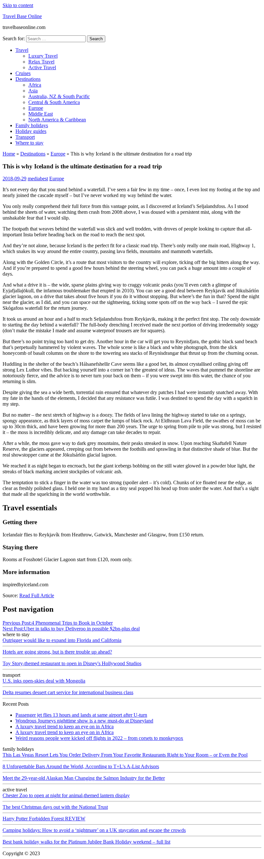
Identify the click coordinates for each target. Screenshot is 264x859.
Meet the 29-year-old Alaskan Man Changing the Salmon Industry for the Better (84, 778)
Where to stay (29, 143)
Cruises (23, 73)
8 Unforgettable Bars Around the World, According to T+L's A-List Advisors (81, 766)
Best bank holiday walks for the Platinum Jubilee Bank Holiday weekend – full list (86, 842)
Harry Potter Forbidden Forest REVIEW (44, 818)
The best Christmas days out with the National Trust (55, 807)
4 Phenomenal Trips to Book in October (58, 623)
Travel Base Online (22, 16)
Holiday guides (30, 131)
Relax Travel (41, 61)
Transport (25, 137)
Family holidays (31, 125)
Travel (21, 50)
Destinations (28, 79)
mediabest (38, 178)
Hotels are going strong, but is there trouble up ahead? (57, 652)
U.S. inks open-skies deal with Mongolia (44, 681)
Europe (35, 108)
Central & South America (54, 102)
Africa (34, 85)
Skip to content (18, 5)
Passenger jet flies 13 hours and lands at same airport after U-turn (81, 715)
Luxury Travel (43, 56)
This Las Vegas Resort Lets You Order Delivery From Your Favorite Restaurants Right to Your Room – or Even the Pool (125, 755)
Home (9, 153)
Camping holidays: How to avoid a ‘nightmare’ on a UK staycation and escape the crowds (94, 830)
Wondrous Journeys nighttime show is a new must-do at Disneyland (84, 720)
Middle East (40, 114)
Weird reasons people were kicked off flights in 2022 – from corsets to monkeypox (99, 738)
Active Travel (42, 67)
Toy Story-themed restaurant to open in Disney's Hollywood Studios (72, 663)
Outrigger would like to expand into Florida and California (62, 640)
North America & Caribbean (57, 119)
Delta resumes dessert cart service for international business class (68, 692)
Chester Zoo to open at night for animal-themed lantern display (66, 795)
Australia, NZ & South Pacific (59, 96)
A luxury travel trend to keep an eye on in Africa (64, 726)
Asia (33, 90)
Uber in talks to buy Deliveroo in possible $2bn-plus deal (71, 628)
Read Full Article (36, 595)
